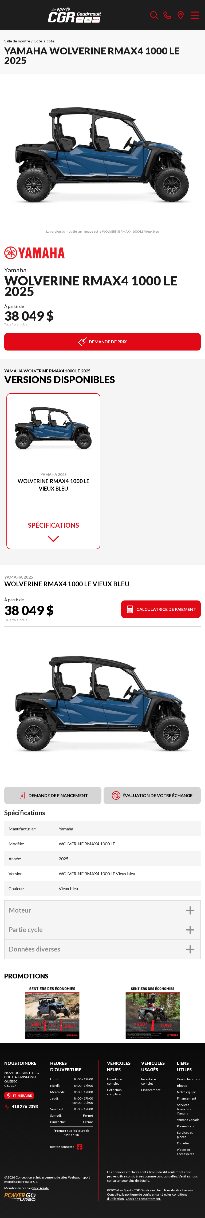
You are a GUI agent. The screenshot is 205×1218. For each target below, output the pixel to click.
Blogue (182, 1086)
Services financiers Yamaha (184, 1109)
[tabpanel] (71, 1108)
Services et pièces (185, 1135)
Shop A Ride (40, 1188)
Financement (150, 1090)
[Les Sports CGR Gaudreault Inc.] (74, 14)
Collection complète (114, 1092)
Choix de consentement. (143, 1199)
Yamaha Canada (188, 1120)
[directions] (181, 15)
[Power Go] (51, 1196)
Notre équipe (186, 1092)
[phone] (167, 15)
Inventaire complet (114, 1081)
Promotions (185, 1126)
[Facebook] (79, 1147)
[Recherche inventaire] (154, 15)
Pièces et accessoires (185, 1152)
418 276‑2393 (25, 1106)
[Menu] (195, 15)
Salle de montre (17, 41)
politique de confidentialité (144, 1194)
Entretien (184, 1143)
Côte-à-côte (44, 41)
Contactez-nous (188, 1079)
